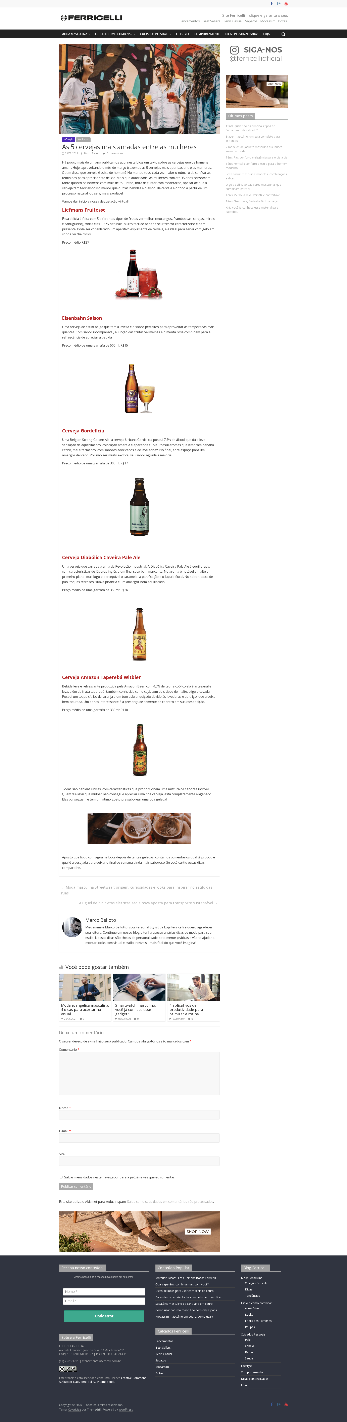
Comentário (69, 1049)
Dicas (248, 1289)
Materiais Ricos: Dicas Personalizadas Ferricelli (185, 1278)
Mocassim (267, 21)
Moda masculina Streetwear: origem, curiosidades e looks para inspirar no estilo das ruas (136, 890)
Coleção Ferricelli (256, 1283)
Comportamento (207, 34)
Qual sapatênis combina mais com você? (182, 1284)
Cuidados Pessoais (154, 34)
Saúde (249, 1358)
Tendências (252, 1295)
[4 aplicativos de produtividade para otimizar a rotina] (193, 976)
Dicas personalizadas (241, 34)
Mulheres (83, 139)
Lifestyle (183, 34)
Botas (282, 21)
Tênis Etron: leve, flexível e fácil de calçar (252, 201)
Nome (65, 1108)
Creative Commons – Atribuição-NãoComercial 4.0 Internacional (104, 1380)
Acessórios (252, 1308)
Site (62, 1154)
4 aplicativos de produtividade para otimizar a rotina (186, 1009)
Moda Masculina (74, 34)
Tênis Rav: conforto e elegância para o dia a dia (257, 157)
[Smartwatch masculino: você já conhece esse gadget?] (139, 976)
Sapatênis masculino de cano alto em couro (184, 1304)
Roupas (250, 1327)
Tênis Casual (232, 21)
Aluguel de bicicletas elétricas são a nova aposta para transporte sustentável (148, 902)
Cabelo (249, 1346)
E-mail (65, 1131)
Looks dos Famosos (258, 1321)
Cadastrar (104, 1316)
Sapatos (251, 21)
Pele (248, 1340)
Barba (249, 1352)
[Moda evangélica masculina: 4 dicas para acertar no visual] (85, 976)
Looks (249, 1314)
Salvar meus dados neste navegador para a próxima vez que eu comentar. (119, 1177)
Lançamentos (190, 21)
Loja (266, 34)
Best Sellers (211, 21)
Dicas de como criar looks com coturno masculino (188, 1297)
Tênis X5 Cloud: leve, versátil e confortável (253, 195)
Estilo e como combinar (113, 34)
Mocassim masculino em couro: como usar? (184, 1316)
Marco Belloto (92, 153)
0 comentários (114, 153)
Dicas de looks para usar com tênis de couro (184, 1291)
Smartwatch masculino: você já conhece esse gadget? (135, 1009)
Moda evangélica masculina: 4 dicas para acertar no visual (85, 1009)
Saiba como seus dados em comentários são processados (170, 1201)
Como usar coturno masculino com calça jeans (186, 1310)
